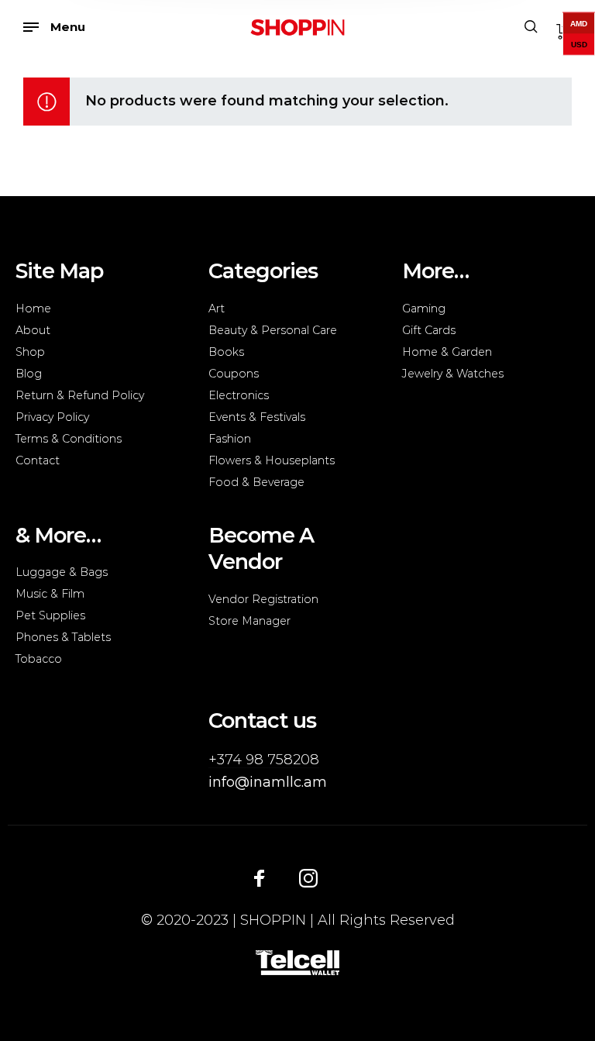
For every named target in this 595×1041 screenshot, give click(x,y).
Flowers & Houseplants (271, 460)
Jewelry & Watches (453, 374)
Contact (37, 460)
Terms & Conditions (68, 439)
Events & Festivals (256, 417)
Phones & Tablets (63, 637)
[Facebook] (259, 877)
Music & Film (49, 594)
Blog (28, 374)
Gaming (423, 308)
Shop (30, 352)
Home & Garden (447, 352)
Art (216, 308)
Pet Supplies (50, 615)
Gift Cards (429, 330)
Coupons (233, 374)
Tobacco (38, 659)
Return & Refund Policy (79, 395)
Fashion (229, 439)
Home (33, 308)
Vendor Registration (263, 599)
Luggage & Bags (61, 572)
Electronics (238, 395)
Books (226, 352)
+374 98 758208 (263, 759)
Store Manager (249, 621)
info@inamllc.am (267, 782)
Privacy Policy (52, 417)
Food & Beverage (256, 482)
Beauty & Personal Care (272, 330)
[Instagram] (308, 877)
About (32, 330)
